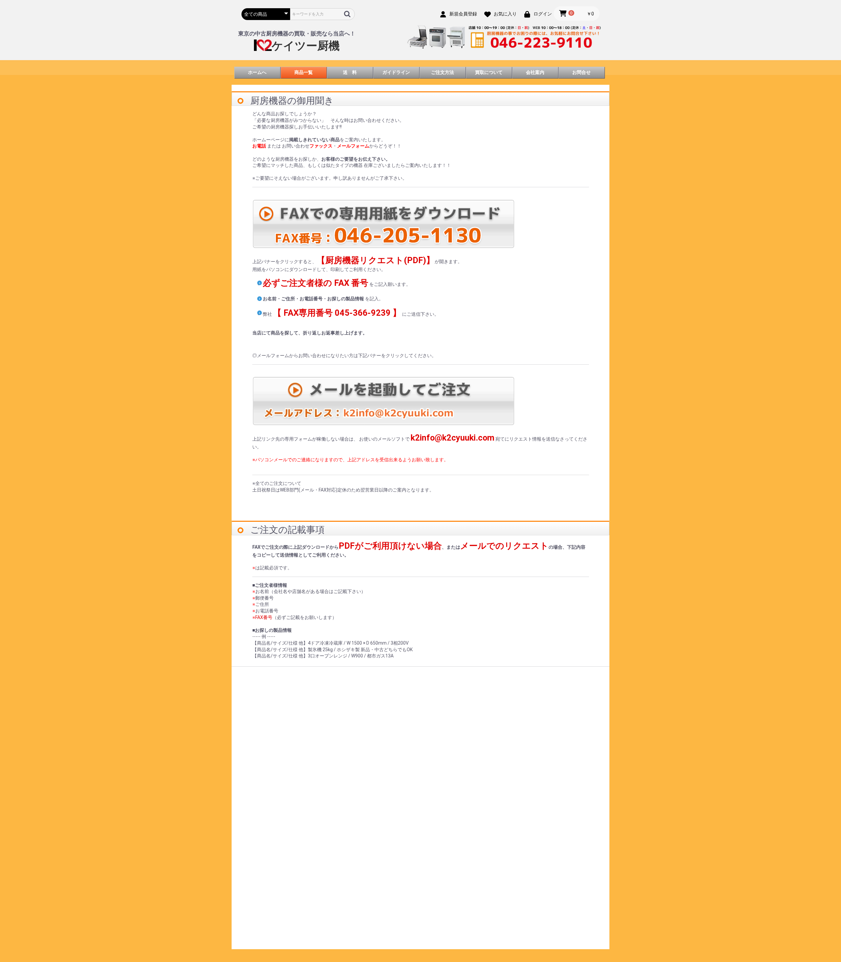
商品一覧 (303, 72)
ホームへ (257, 72)
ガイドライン (396, 72)
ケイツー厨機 (306, 45)
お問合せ (581, 72)
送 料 (350, 72)
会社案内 (535, 72)
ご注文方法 (442, 72)
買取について (489, 72)
